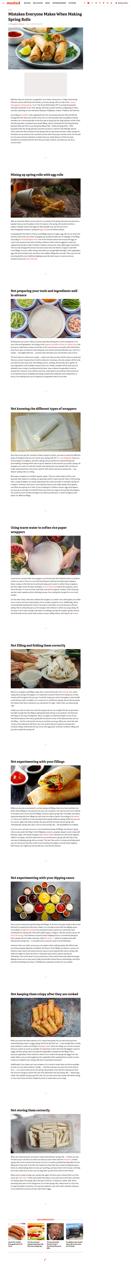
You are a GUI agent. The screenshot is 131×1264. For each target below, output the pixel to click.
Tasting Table (67, 692)
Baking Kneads (44, 1046)
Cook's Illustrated (49, 587)
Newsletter (123, 3)
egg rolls (43, 229)
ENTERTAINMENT (59, 3)
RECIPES (27, 3)
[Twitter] (92, 3)
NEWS (47, 3)
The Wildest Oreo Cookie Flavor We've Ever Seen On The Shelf (74, 1244)
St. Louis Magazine (64, 458)
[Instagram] (96, 3)
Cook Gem (23, 1178)
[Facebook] (84, 3)
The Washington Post (29, 239)
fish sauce (48, 938)
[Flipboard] (104, 3)
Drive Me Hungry (17, 935)
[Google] (107, 3)
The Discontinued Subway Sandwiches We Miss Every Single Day (35, 1244)
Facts (10, 9)
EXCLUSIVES (38, 3)
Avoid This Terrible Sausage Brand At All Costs (15, 1244)
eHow (75, 613)
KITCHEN (72, 3)
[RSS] (111, 3)
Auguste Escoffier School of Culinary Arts (61, 344)
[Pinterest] (100, 3)
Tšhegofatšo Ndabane (17, 24)
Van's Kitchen (31, 259)
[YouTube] (88, 3)
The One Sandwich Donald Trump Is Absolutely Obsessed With (54, 1245)
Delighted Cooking (28, 930)
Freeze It (67, 1159)
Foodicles (24, 115)
